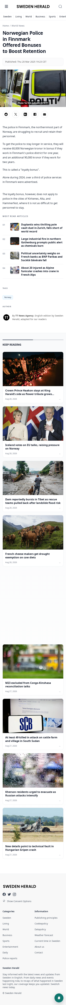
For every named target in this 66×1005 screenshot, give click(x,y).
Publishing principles (46, 917)
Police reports (10, 958)
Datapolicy (40, 929)
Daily (5, 952)
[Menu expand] (6, 6)
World (28, 16)
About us (39, 946)
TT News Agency (24, 315)
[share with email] (44, 114)
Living (18, 16)
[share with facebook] (34, 114)
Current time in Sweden (47, 940)
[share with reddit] (6, 114)
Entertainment (10, 946)
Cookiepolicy (41, 923)
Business (40, 16)
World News (18, 25)
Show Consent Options (19, 901)
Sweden (7, 16)
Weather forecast (44, 935)
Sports (52, 16)
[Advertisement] (33, 608)
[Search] (60, 6)
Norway (7, 297)
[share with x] (15, 114)
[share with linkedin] (25, 114)
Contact (39, 952)
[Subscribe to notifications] (58, 997)
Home (6, 25)
